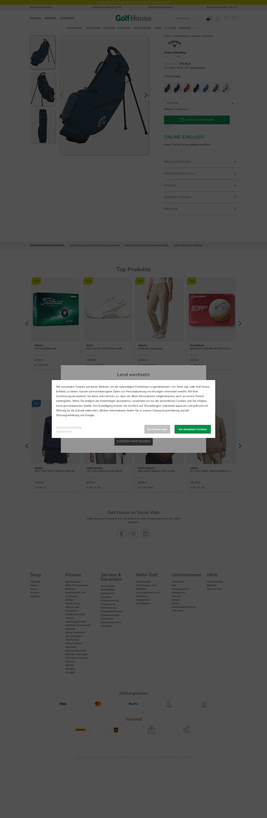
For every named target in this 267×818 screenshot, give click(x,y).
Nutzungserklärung (67, 415)
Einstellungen (64, 431)
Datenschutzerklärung (166, 410)
